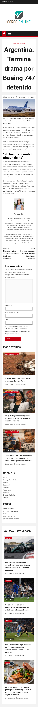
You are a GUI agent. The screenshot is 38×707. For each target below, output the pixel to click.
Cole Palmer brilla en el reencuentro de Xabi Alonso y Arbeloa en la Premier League (17, 607)
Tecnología (7, 490)
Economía (6, 485)
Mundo (5, 482)
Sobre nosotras (8, 509)
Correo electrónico (12, 312)
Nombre (9, 305)
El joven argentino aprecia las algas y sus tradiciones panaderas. (11, 253)
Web (7, 319)
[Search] (34, 33)
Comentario (10, 278)
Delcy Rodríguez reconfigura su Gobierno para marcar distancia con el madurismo (17, 418)
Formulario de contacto (11, 511)
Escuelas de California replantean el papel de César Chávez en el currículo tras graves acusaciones (18, 458)
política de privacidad (11, 519)
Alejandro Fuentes (21, 384)
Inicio (5, 477)
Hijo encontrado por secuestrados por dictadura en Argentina (27, 253)
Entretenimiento (9, 495)
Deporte (6, 492)
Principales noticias (18, 43)
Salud (8, 663)
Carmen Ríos (9, 97)
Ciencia (6, 487)
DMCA (5, 514)
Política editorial (9, 516)
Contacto (6, 497)
